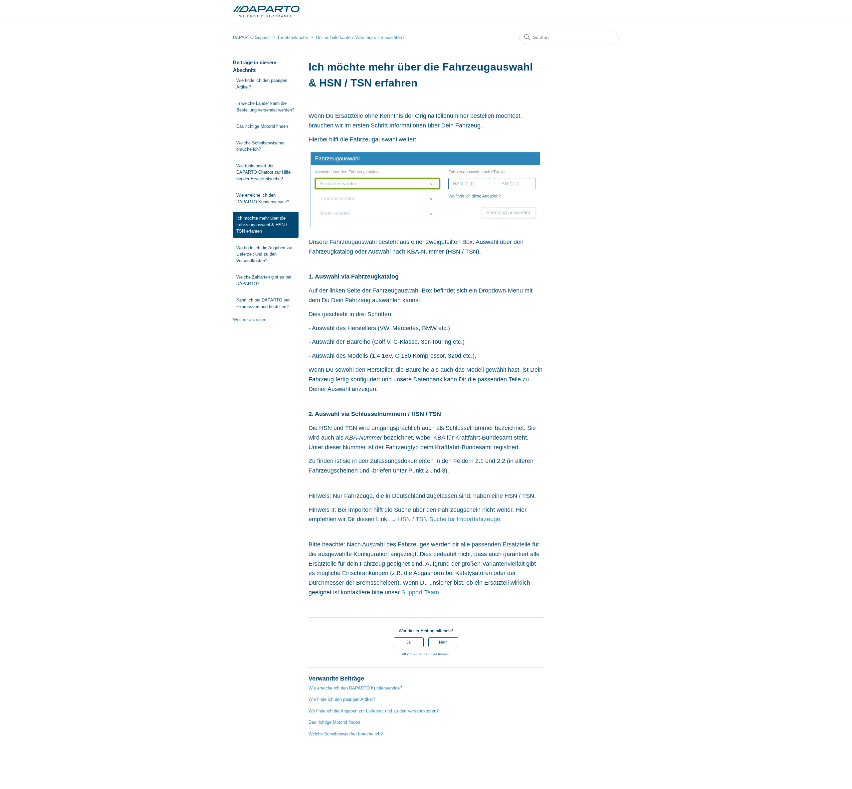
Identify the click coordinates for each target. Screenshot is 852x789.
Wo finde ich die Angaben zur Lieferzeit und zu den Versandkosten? (264, 254)
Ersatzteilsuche (293, 37)
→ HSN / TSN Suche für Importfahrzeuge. (446, 519)
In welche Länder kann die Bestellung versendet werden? (265, 106)
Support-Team (420, 592)
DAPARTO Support (251, 37)
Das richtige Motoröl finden (262, 126)
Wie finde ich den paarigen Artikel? (261, 84)
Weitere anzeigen (249, 319)
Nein (443, 642)
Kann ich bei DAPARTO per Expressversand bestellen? (263, 303)
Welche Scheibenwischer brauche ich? (260, 146)
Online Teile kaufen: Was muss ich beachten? (360, 37)
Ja (408, 642)
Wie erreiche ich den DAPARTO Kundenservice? (262, 198)
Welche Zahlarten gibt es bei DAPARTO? (263, 280)
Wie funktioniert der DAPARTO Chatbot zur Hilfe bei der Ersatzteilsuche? (263, 172)
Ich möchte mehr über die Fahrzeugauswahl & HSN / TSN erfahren (261, 225)
